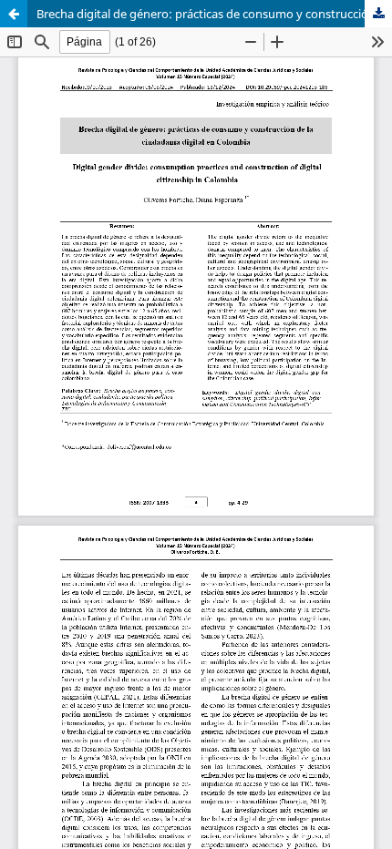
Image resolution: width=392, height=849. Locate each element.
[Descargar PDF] (378, 13)
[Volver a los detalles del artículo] (13, 13)
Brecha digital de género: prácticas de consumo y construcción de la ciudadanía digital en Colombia (214, 13)
